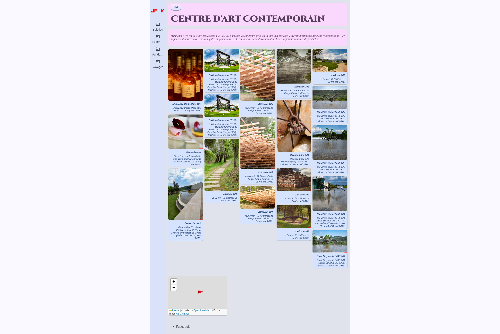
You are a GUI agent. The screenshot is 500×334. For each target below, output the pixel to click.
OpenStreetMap (202, 310)
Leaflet (175, 310)
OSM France (182, 313)
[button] (201, 293)
